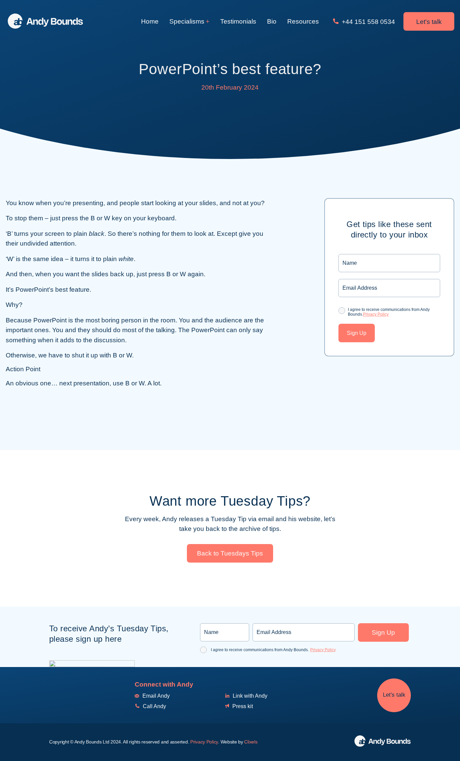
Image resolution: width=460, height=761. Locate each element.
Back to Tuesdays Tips (230, 553)
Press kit (242, 706)
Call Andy (153, 706)
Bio (271, 21)
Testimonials (238, 21)
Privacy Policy (376, 314)
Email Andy (155, 696)
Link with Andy (249, 696)
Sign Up (356, 333)
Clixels (250, 741)
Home (150, 21)
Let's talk (429, 21)
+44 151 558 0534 (367, 21)
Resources (303, 21)
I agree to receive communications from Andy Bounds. (389, 312)
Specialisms (186, 21)
